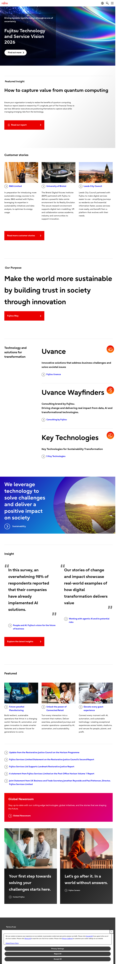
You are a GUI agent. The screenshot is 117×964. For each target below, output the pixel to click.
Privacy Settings (57, 949)
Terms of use (11, 927)
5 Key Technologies (55, 456)
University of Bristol (56, 186)
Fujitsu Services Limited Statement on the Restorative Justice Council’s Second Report (51, 759)
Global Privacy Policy (12, 943)
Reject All (57, 954)
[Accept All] (89, 936)
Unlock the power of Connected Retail (56, 709)
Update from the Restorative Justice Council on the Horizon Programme (44, 752)
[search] (107, 3)
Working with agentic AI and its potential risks (89, 620)
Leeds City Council (93, 186)
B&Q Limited (15, 186)
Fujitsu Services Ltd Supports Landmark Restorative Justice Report (41, 766)
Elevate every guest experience (93, 709)
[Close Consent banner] (111, 932)
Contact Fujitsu (19, 897)
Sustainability (19, 526)
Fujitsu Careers (74, 890)
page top (110, 925)
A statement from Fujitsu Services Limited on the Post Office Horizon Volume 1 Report (51, 773)
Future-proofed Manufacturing (16, 709)
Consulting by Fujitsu (56, 419)
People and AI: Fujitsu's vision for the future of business (34, 627)
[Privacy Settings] (67, 938)
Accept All (58, 959)
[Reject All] (28, 938)
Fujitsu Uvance (53, 374)
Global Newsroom (22, 816)
